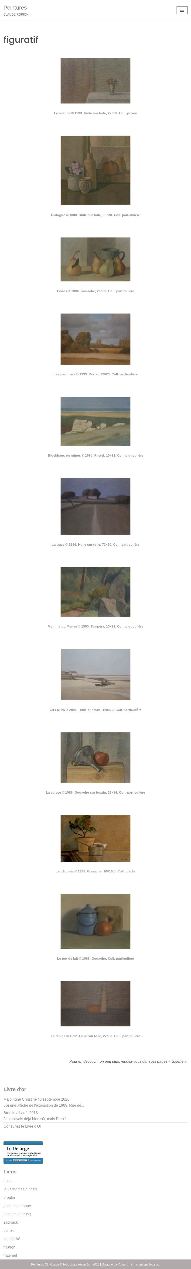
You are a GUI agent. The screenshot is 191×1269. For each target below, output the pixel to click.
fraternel (10, 1255)
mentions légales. (148, 1264)
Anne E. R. (126, 1264)
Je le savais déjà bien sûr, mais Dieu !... (35, 1119)
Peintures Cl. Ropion (45, 1264)
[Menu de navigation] (182, 10)
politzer (9, 1230)
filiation (9, 1247)
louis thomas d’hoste (20, 1189)
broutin (9, 1197)
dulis (7, 1181)
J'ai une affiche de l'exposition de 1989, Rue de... (43, 1105)
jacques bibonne (17, 1206)
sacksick (10, 1222)
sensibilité (11, 1239)
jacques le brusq (17, 1214)
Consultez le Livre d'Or (22, 1126)
